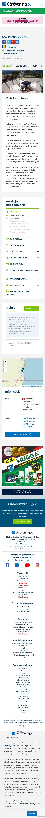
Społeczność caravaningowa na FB (23, 655)
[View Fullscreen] (5, 370)
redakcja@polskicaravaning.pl (25, 546)
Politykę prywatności (12, 745)
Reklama (23, 583)
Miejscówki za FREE (23, 625)
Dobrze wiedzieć (23, 696)
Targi (23, 712)
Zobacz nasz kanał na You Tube (23, 653)
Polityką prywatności (21, 803)
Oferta (7, 65)
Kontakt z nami (23, 588)
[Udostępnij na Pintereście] (13, 41)
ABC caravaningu (23, 680)
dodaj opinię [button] (31, 309)
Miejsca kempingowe (17, 10)
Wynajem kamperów (23, 685)
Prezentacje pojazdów (23, 691)
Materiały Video (23, 646)
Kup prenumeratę (23, 606)
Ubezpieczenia (23, 597)
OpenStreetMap (30, 386)
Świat (23, 673)
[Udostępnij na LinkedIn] (17, 41)
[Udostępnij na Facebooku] (4, 41)
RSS (23, 590)
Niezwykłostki (23, 708)
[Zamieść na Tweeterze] (9, 41)
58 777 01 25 (23, 541)
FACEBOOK (27, 427)
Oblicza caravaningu (23, 682)
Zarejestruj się (23, 578)
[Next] (41, 66)
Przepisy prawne (23, 694)
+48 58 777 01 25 (25, 544)
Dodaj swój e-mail (22, 522)
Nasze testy (23, 701)
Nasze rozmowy (23, 705)
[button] (22, 211)
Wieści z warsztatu (23, 698)
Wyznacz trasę (21, 434)
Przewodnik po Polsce (23, 675)
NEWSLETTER (17, 504)
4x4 (23, 703)
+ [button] (5, 361)
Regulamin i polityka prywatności (23, 592)
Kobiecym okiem (23, 678)
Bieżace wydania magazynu (23, 609)
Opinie (37, 65)
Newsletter (23, 595)
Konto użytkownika (23, 576)
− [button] (5, 365)
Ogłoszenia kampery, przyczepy (23, 627)
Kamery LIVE (23, 650)
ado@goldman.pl (25, 548)
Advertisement (23, 585)
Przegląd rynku (23, 689)
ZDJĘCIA (23, 65)
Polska (23, 671)
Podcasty (23, 710)
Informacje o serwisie (23, 581)
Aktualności (23, 668)
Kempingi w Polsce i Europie (23, 622)
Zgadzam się (34, 814)
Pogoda (23, 648)
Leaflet (22, 386)
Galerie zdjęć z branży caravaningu (23, 643)
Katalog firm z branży (23, 629)
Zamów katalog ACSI (23, 611)
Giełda (23, 657)
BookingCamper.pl (23, 631)
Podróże (23, 687)
